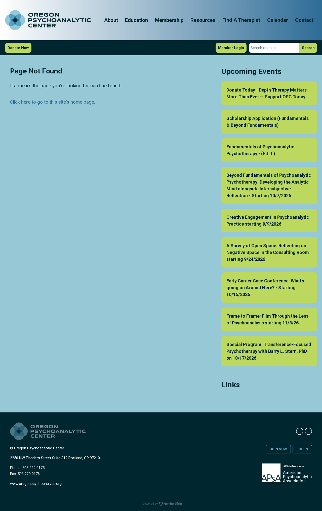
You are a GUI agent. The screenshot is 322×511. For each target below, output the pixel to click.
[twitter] (308, 431)
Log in (302, 449)
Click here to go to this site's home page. (52, 102)
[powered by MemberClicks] (161, 504)
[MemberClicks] (48, 20)
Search (308, 48)
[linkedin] (299, 431)
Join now (278, 449)
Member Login (231, 48)
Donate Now (18, 48)
